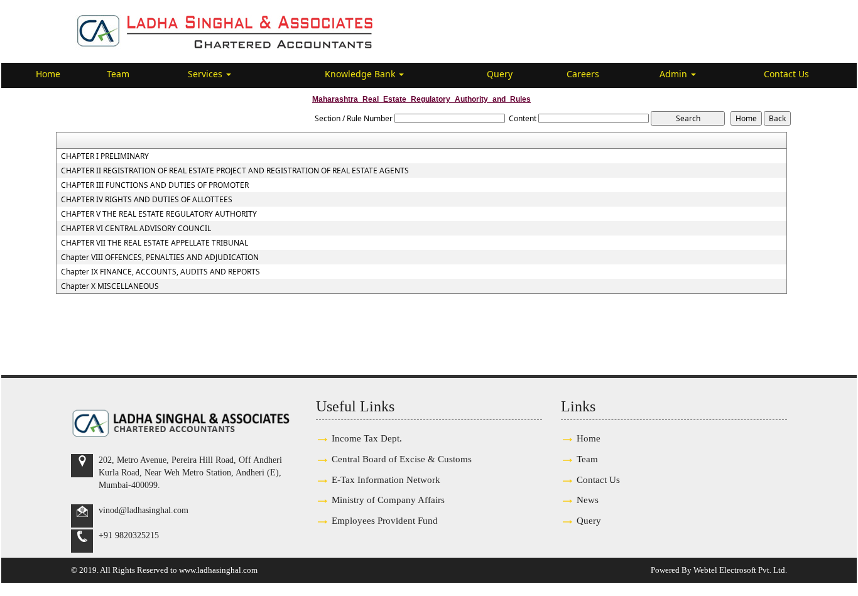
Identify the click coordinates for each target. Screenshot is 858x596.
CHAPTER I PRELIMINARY (105, 156)
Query (500, 74)
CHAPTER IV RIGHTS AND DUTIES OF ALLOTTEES (146, 200)
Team (118, 74)
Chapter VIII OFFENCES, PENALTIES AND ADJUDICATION (160, 257)
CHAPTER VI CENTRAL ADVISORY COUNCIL (136, 229)
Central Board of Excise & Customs (402, 458)
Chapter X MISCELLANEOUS (110, 286)
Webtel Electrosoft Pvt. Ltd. (740, 570)
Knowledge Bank (361, 74)
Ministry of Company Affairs (388, 499)
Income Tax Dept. (367, 438)
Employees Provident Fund (385, 520)
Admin (675, 74)
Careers (583, 74)
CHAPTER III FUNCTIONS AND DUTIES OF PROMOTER (155, 185)
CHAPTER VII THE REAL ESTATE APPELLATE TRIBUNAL (154, 243)
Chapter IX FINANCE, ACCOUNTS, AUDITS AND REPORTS (160, 272)
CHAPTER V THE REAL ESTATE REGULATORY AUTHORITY (159, 214)
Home (48, 74)
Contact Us (786, 74)
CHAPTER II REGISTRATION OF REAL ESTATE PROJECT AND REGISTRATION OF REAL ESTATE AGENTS (235, 171)
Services (206, 74)
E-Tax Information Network (386, 479)
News (588, 499)
